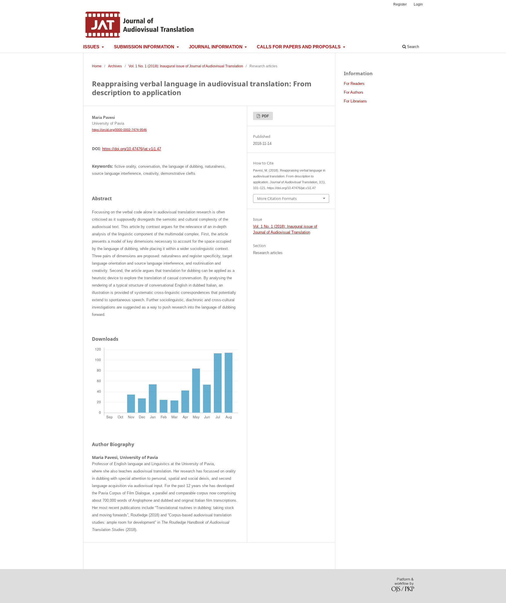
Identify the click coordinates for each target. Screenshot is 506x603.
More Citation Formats (277, 198)
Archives (115, 66)
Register (400, 4)
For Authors (353, 92)
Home (97, 66)
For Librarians (355, 101)
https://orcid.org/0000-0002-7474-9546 (119, 129)
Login (418, 4)
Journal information (216, 46)
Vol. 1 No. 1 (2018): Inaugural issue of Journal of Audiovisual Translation (186, 66)
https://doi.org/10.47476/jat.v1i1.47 (131, 149)
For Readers (354, 83)
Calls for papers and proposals (299, 46)
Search (412, 46)
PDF (265, 116)
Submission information (144, 46)
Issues (91, 46)
